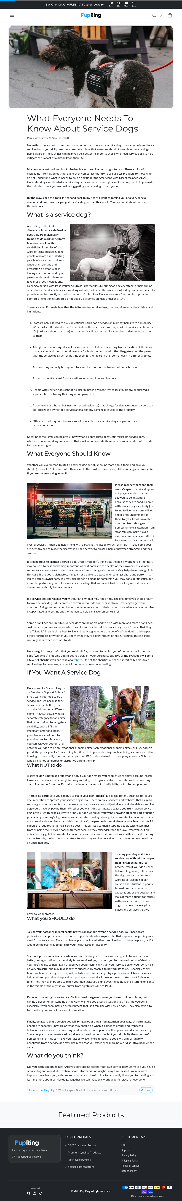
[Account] (161, 15)
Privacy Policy (128, 1155)
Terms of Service (130, 1165)
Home (32, 1090)
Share (148, 1090)
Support (125, 1150)
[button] (15, 15)
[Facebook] (29, 1193)
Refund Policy (128, 1170)
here (79, 659)
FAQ (123, 1145)
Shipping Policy (129, 1160)
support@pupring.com (29, 1156)
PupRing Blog (47, 1090)
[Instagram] (35, 1193)
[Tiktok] (41, 1193)
